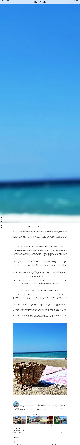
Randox (45, 310)
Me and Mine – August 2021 (61, 433)
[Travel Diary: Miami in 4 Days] (46, 420)
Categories (4, 2)
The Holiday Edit (60, 425)
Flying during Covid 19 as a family (22, 430)
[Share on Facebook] (16, 428)
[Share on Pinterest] (19, 428)
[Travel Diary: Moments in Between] (33, 420)
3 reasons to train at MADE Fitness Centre (23, 433)
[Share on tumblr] (21, 428)
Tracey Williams (19, 441)
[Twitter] (69, 3)
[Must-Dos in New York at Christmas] (19, 420)
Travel (44, 225)
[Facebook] (75, 3)
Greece (53, 231)
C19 (59, 309)
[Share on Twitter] (18, 428)
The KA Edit (40, 1)
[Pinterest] (72, 3)
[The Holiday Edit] (60, 420)
